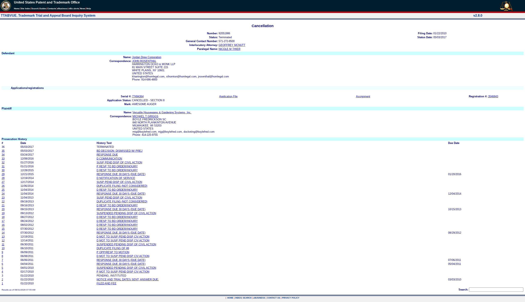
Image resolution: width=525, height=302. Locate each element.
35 (3, 150)
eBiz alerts (73, 8)
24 (3, 193)
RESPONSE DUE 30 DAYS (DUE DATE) (121, 174)
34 (3, 154)
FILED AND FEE (106, 283)
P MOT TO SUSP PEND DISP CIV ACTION (123, 271)
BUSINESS (259, 298)
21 (3, 205)
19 (3, 213)
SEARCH (247, 298)
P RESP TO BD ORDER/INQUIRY (117, 166)
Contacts (51, 8)
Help (88, 8)
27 (3, 182)
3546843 (493, 96)
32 (3, 162)
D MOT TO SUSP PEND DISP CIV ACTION (123, 236)
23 (3, 197)
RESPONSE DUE (107, 154)
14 (3, 232)
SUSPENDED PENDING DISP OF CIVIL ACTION (126, 213)
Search (35, 8)
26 (3, 185)
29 (3, 174)
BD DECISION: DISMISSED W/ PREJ (120, 150)
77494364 (138, 96)
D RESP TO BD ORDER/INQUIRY (117, 170)
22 (3, 201)
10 (3, 248)
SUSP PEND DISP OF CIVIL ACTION (119, 162)
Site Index (26, 8)
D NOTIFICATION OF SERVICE (116, 178)
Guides (43, 8)
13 (3, 236)
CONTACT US (273, 298)
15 (3, 228)
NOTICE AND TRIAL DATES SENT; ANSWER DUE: (128, 279)
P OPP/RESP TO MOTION (113, 252)
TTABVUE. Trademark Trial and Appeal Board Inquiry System (48, 15)
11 (3, 244)
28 (3, 178)
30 (3, 170)
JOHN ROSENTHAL (144, 61)
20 (3, 209)
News (83, 8)
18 (3, 217)
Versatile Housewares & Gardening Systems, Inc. (161, 112)
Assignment (363, 96)
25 (3, 189)
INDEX (238, 298)
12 (3, 240)
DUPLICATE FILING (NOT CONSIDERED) (122, 185)
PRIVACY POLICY (290, 298)
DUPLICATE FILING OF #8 (113, 248)
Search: (463, 289)
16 (3, 224)
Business (62, 8)
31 (3, 166)
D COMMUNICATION (109, 158)
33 (3, 158)
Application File (228, 96)
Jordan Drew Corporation (146, 57)
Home (17, 8)
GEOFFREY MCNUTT (232, 45)
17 (3, 221)
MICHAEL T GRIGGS (145, 116)
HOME (230, 298)
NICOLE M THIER (229, 49)
